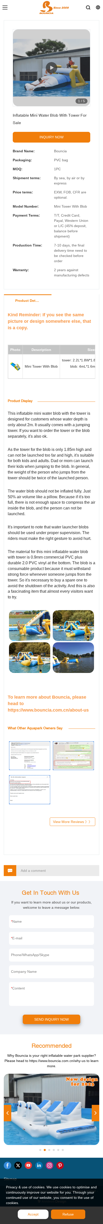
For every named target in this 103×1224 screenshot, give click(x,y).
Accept (33, 1214)
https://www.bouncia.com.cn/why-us (57, 1061)
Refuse (68, 1214)
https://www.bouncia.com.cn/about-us (48, 710)
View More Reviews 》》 (72, 822)
